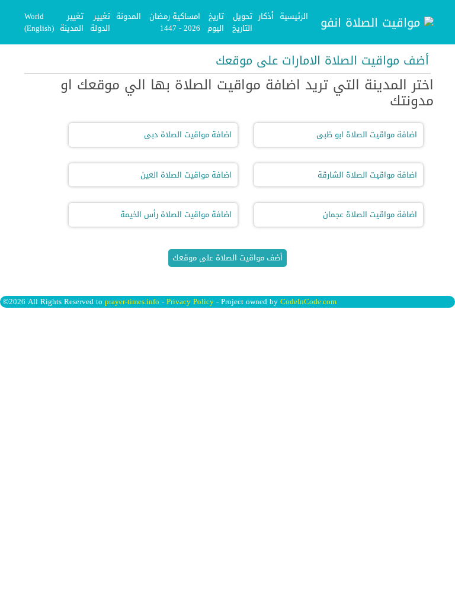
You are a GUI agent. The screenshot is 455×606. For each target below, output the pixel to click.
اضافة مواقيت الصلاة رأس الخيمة (176, 214)
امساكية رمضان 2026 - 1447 (174, 22)
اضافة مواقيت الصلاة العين (186, 174)
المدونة (128, 16)
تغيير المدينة (72, 22)
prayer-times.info (132, 301)
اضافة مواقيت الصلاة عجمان (370, 214)
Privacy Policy (190, 301)
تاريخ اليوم (215, 22)
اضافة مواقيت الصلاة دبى (188, 134)
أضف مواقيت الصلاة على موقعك (227, 257)
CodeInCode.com (308, 301)
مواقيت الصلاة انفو (372, 22)
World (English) (39, 22)
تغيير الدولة (100, 22)
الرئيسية (294, 16)
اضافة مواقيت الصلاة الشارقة (367, 174)
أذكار (266, 16)
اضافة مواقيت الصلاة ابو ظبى (366, 134)
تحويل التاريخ (242, 22)
